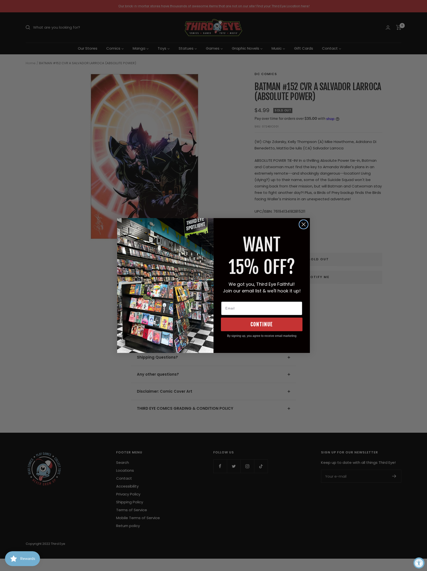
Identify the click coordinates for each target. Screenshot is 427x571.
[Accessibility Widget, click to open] (419, 563)
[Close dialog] (303, 224)
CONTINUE (262, 324)
